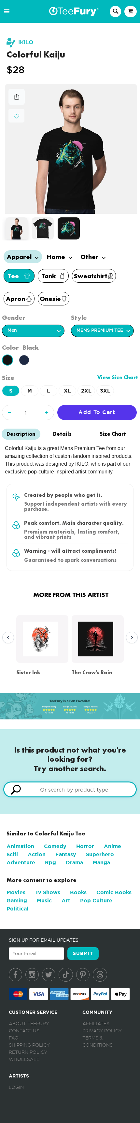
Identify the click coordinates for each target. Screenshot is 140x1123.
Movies (16, 892)
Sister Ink (28, 672)
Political (17, 908)
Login (16, 1087)
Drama (74, 862)
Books (78, 892)
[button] (16, 115)
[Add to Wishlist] (16, 116)
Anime (112, 846)
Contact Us (24, 1031)
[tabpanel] (71, 149)
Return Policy (28, 1052)
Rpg (50, 862)
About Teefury (29, 1024)
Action (37, 854)
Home (57, 256)
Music (44, 900)
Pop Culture (96, 900)
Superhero (100, 854)
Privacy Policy (102, 1031)
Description (21, 434)
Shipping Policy (29, 1045)
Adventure (21, 862)
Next (130, 638)
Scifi (12, 854)
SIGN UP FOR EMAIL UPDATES (43, 940)
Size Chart (113, 434)
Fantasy (65, 854)
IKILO (25, 42)
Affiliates (95, 1024)
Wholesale (24, 1059)
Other (90, 256)
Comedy (55, 846)
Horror (85, 846)
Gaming (17, 900)
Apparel (20, 256)
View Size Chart (117, 377)
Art (66, 900)
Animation (20, 846)
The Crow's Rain (92, 672)
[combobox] (70, 789)
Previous (6, 638)
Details (62, 434)
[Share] (16, 103)
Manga (101, 862)
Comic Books (114, 892)
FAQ (14, 1038)
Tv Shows (47, 892)
